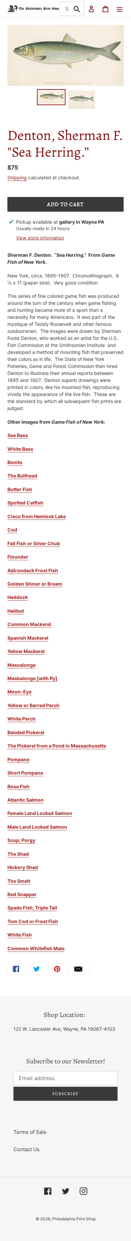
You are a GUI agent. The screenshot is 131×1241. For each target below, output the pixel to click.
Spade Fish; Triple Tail (32, 907)
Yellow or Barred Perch (33, 705)
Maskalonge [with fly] (32, 678)
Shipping (17, 177)
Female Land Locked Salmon (39, 813)
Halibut (15, 611)
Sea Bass (17, 435)
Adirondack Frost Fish (32, 570)
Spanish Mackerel (27, 638)
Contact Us (26, 1149)
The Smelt (18, 881)
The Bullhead (22, 475)
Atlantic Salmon (25, 800)
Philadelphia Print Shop (74, 1218)
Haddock (17, 597)
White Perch (21, 718)
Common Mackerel (29, 624)
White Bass (20, 449)
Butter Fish (19, 489)
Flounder (17, 557)
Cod (12, 530)
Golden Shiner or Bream (34, 584)
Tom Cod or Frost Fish (32, 921)
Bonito (15, 462)
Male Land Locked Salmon (37, 827)
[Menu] (120, 9)
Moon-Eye (19, 691)
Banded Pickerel (25, 732)
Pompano (18, 759)
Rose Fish (18, 786)
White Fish (19, 935)
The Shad (18, 854)
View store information (40, 237)
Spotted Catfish (25, 502)
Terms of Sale (29, 1132)
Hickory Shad (22, 867)
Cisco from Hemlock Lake (36, 516)
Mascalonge (21, 665)
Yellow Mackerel (26, 651)
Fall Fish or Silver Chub (33, 543)
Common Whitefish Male (35, 948)
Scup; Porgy (21, 840)
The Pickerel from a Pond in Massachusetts (56, 746)
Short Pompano (25, 773)
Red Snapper (22, 894)
